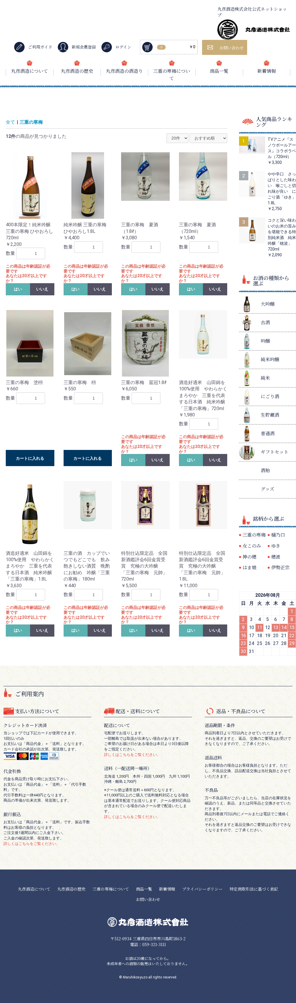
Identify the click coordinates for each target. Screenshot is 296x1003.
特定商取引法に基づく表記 (254, 889)
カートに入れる (30, 458)
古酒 (265, 322)
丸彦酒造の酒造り (124, 71)
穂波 (275, 556)
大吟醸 (268, 304)
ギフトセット (274, 451)
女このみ (252, 545)
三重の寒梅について (171, 75)
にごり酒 (270, 396)
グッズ (267, 488)
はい (18, 289)
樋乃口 (278, 534)
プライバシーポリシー (202, 889)
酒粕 (265, 470)
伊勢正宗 (280, 567)
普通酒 (268, 433)
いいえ (42, 289)
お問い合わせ (148, 899)
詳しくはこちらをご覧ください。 (31, 843)
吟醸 (265, 341)
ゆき (275, 545)
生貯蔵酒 (270, 414)
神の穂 (249, 556)
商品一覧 (219, 71)
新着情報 (266, 71)
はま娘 (249, 567)
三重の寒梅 (31, 122)
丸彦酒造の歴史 (77, 71)
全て (10, 122)
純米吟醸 (270, 359)
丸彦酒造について (29, 71)
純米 (265, 377)
